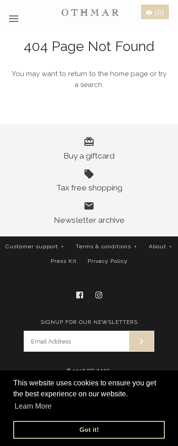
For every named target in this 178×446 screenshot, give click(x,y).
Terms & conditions (106, 246)
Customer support (34, 246)
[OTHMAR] (89, 12)
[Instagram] (98, 295)
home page (129, 74)
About (160, 246)
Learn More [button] (33, 406)
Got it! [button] (89, 429)
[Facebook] (79, 295)
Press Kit (64, 261)
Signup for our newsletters (89, 322)
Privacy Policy (108, 261)
